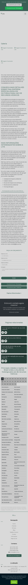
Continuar (14, 582)
